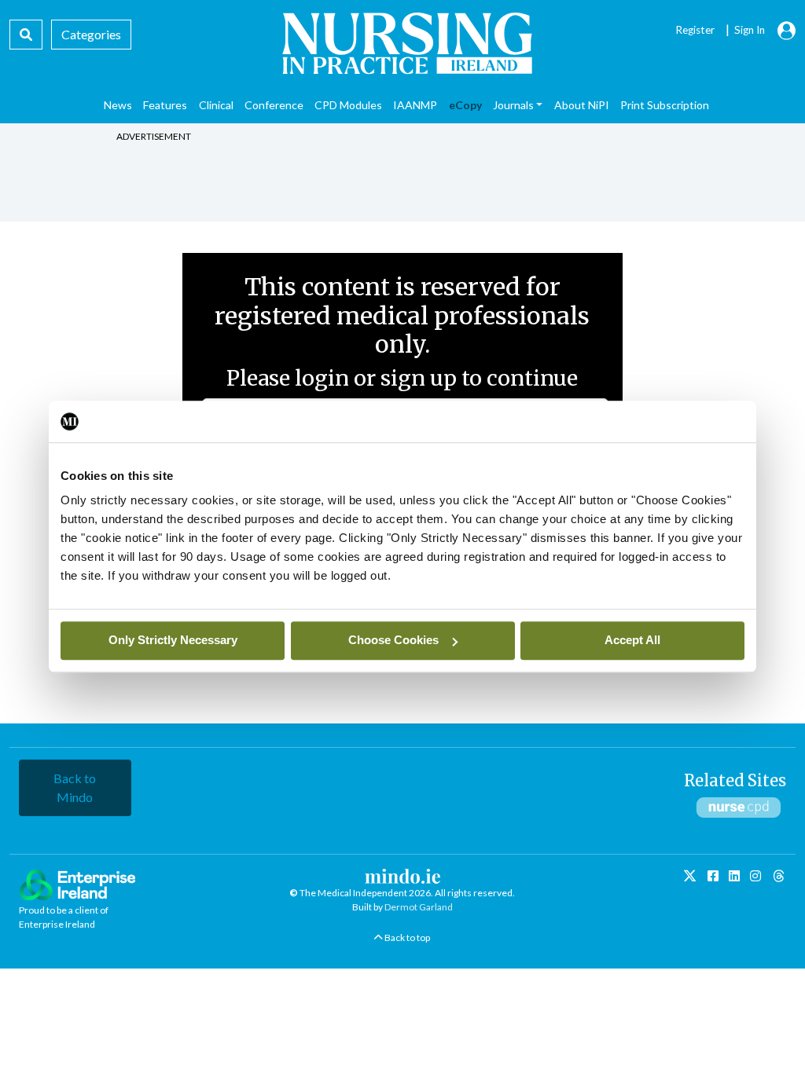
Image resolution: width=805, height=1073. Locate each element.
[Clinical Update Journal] (755, 875)
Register (695, 30)
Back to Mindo (74, 787)
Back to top (406, 937)
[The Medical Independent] (778, 877)
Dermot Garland (418, 907)
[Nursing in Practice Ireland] (402, 43)
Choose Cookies (393, 639)
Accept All (632, 639)
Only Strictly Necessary (172, 639)
